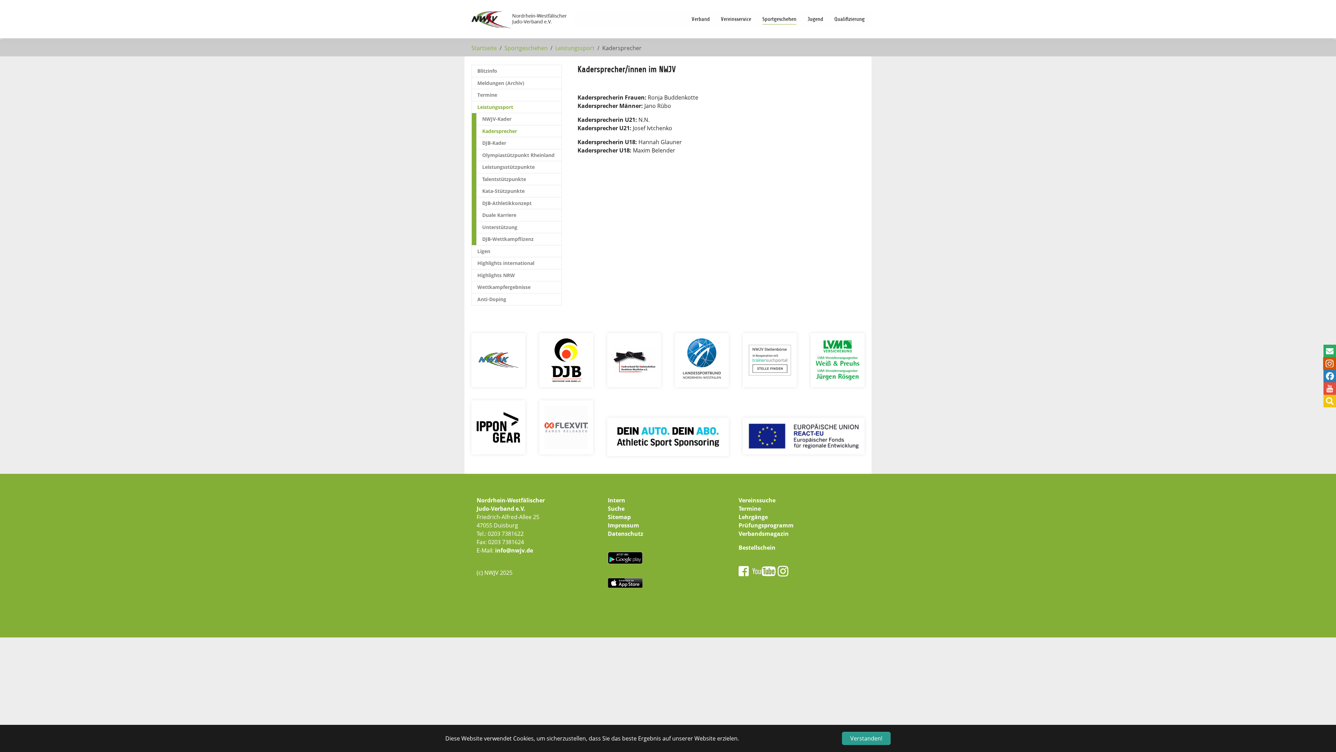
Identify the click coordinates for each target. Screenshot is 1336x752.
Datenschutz (625, 534)
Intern (616, 500)
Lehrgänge (753, 517)
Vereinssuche (757, 500)
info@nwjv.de (514, 550)
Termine (750, 508)
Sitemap (619, 517)
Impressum (623, 525)
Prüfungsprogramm (766, 525)
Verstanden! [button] (866, 738)
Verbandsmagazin (764, 534)
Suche (616, 508)
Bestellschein (757, 547)
